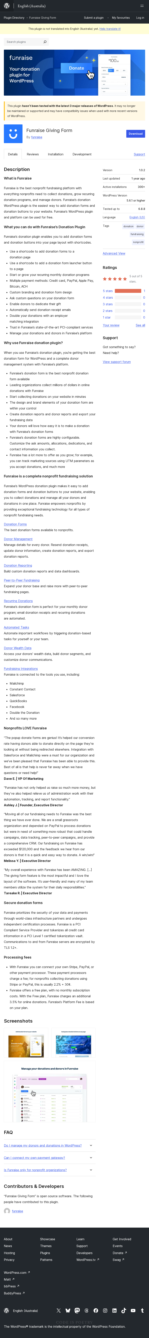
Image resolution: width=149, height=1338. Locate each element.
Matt (9, 1279)
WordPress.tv (88, 1260)
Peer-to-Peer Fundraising (22, 580)
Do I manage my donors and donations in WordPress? (43, 1145)
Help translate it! (110, 28)
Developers (84, 1253)
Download (136, 133)
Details (13, 154)
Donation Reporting (18, 565)
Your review (111, 325)
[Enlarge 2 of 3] (90, 1033)
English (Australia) (25, 1311)
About (8, 1239)
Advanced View (114, 253)
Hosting (9, 1253)
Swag (119, 1260)
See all (140, 325)
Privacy (9, 1260)
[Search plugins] (45, 42)
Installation (55, 154)
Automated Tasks (16, 627)
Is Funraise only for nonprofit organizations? (35, 1170)
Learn (80, 1239)
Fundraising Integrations (21, 669)
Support (139, 154)
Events (118, 1246)
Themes (46, 1246)
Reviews (33, 154)
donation (128, 226)
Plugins (45, 1253)
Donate (120, 1253)
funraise (36, 137)
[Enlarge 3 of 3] (90, 1066)
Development (82, 154)
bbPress (12, 1286)
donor (140, 226)
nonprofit (138, 242)
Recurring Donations (18, 601)
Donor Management (18, 539)
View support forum (117, 362)
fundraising (137, 234)
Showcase (47, 1239)
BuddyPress (14, 1293)
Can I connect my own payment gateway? (34, 1158)
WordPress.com (17, 1273)
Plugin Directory (14, 17)
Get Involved (122, 1239)
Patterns (46, 1260)
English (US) (137, 217)
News (8, 1246)
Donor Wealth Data (17, 648)
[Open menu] (143, 6)
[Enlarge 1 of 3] (43, 1033)
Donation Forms (15, 524)
